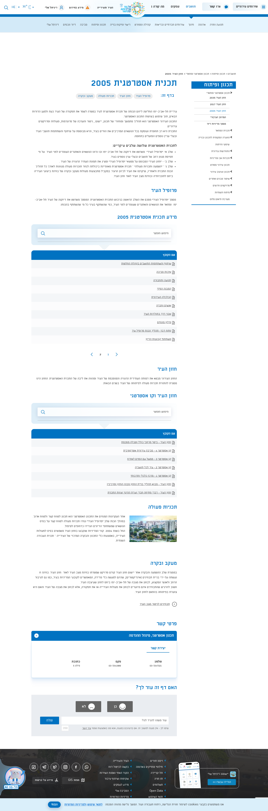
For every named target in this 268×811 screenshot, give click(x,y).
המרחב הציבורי (218, 117)
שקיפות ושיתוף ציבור (116, 779)
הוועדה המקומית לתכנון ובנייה (214, 137)
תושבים (191, 6)
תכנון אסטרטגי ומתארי (197, 73)
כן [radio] (116, 706)
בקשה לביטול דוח (118, 766)
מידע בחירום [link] (76, 7)
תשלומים (158, 785)
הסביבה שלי (122, 791)
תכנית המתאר (222, 130)
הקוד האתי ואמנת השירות (114, 773)
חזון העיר (125, 96)
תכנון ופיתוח (218, 73)
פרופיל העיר (143, 96)
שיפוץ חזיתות (222, 144)
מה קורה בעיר (155, 6)
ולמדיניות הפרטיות (75, 804)
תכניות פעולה (106, 96)
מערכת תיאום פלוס (220, 199)
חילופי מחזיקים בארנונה (149, 766)
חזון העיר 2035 (218, 97)
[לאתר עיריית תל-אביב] (134, 10)
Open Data (156, 791)
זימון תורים (156, 760)
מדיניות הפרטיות (119, 797)
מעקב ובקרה (85, 96)
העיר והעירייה (121, 760)
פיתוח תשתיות (222, 192)
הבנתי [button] (54, 804)
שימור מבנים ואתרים (219, 178)
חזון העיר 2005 (218, 110)
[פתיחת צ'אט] (13, 777)
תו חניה (158, 779)
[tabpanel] (104, 665)
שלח (49, 720)
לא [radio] (84, 706)
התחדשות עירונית (220, 151)
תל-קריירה (157, 773)
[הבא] (92, 354)
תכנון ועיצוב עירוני (220, 171)
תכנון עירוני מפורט (220, 165)
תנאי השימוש (155, 797)
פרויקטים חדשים (221, 185)
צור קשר (86, 728)
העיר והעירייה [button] (105, 7)
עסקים (175, 6)
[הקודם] (117, 354)
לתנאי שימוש (94, 804)
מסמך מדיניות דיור (216, 123)
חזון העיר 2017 (218, 104)
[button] (248, 7)
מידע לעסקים (121, 785)
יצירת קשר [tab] (158, 648)
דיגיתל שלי (51, 7)
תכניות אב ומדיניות (220, 158)
